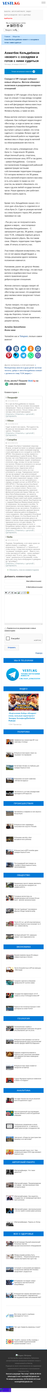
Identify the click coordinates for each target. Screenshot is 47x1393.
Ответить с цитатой (24, 414)
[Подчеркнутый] (12, 592)
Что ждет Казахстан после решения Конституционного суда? (27, 1099)
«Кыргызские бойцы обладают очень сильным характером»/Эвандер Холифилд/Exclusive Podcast (22, 717)
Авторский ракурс (18, 11)
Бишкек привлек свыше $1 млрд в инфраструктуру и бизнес (26, 956)
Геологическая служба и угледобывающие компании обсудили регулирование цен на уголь (27, 1028)
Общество (16, 36)
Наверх (38, 653)
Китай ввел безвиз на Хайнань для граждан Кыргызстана (26, 766)
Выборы (7, 11)
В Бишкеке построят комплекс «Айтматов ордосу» (25, 779)
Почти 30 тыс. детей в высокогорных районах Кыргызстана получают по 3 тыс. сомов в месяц (27, 924)
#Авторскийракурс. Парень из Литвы (27, 1222)
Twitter (8, 25)
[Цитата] (21, 592)
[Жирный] (6, 592)
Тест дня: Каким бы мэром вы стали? (27, 1327)
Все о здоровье (25, 15)
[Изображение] (18, 592)
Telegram (22, 25)
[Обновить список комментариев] (19, 392)
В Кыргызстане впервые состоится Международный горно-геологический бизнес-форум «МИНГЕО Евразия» (27, 1041)
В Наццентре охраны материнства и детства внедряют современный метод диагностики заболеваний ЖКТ (27, 1295)
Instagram (18, 25)
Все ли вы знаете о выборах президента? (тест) (24, 1315)
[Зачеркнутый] (15, 592)
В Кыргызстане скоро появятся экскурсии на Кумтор (25, 1066)
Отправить (12, 647)
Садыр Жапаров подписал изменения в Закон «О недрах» (28, 1079)
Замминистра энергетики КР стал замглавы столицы (26, 741)
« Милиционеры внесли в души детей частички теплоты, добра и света (23, 368)
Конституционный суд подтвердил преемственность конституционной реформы (27, 1113)
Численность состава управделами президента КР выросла (26, 792)
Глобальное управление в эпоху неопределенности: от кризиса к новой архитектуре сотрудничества (27, 1126)
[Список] (24, 592)
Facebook (11, 25)
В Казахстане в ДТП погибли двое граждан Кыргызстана (26, 851)
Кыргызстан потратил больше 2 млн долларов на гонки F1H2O (27, 1007)
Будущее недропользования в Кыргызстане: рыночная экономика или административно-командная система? (26, 1055)
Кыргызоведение (11, 15)
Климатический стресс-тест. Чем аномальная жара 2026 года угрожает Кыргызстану (27, 1152)
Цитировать (11, 416)
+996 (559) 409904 (17, 384)
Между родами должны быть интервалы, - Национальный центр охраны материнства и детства (26, 1257)
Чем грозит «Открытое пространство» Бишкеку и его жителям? (28, 1138)
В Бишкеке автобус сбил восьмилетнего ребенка (23, 838)
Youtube (15, 25)
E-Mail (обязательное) (34, 587)
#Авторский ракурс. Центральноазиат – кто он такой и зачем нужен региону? (28, 1210)
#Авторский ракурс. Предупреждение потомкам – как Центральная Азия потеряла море (27, 1185)
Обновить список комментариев (24, 570)
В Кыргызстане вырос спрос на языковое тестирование (25, 754)
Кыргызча (8, 18)
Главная (7, 36)
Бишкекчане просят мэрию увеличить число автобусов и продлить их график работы (27, 885)
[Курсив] (9, 592)
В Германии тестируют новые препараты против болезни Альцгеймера (24, 1282)
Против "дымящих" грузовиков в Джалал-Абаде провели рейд (25, 910)
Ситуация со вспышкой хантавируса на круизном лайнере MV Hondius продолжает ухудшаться (27, 1269)
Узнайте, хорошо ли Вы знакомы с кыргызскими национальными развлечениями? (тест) (26, 1341)
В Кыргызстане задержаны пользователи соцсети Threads (25, 825)
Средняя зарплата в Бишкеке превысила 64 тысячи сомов (24, 982)
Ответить (10, 414)
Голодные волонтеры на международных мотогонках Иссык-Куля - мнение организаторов (27, 898)
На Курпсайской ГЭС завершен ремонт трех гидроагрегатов (25, 936)
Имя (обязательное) (33, 581)
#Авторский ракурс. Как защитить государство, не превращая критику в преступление (27, 1198)
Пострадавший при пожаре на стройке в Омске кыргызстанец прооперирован (25, 865)
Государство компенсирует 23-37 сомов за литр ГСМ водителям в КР (26, 994)
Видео (28, 11)
